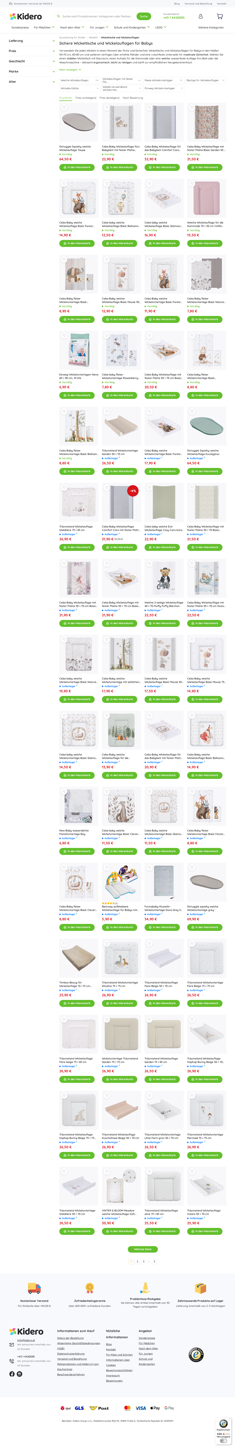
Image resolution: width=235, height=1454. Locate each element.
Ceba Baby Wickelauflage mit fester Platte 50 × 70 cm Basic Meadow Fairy (77, 604)
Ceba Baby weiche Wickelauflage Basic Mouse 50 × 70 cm (121, 300)
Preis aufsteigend (86, 97)
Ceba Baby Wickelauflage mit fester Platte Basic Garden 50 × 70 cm (206, 148)
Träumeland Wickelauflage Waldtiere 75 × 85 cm (76, 528)
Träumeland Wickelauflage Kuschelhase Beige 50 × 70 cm (120, 1136)
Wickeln (93, 37)
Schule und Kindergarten (130, 27)
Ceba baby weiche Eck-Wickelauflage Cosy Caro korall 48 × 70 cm (164, 528)
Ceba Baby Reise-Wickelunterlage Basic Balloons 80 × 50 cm (78, 452)
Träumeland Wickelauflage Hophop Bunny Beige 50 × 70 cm (205, 1060)
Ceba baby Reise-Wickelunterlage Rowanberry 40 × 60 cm (120, 376)
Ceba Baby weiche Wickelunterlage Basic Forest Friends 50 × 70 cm (163, 300)
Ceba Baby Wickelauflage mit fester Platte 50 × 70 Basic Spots (205, 528)
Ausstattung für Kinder (72, 37)
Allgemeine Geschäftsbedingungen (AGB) (78, 1346)
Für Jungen (97, 27)
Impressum (113, 1375)
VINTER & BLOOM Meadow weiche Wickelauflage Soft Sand (118, 1212)
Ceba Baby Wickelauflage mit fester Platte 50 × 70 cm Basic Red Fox (120, 604)
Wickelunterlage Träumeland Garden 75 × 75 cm (120, 1060)
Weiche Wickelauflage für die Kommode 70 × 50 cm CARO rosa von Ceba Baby (205, 224)
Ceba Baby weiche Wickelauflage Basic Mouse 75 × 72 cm (206, 680)
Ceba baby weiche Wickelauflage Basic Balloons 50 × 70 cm (120, 224)
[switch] (223, 1441)
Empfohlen (65, 97)
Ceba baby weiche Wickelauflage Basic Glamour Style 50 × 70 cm (163, 224)
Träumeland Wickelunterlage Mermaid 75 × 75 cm (205, 1136)
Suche (144, 16)
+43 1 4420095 (174, 18)
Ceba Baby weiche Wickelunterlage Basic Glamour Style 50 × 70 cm (164, 832)
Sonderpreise (20, 27)
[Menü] (229, 1420)
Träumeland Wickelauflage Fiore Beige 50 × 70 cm (161, 984)
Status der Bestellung (70, 1338)
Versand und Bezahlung (198, 3)
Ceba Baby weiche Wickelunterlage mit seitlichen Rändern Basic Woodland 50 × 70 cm (120, 680)
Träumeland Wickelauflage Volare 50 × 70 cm (204, 1212)
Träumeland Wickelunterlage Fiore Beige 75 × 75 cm (205, 984)
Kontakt (221, 3)
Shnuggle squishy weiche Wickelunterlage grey (202, 908)
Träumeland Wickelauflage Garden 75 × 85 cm (161, 1060)
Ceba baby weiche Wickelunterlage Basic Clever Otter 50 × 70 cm (120, 832)
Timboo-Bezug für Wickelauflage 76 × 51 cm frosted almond (74, 984)
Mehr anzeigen (68, 69)
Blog (177, 3)
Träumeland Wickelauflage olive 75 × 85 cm (161, 1212)
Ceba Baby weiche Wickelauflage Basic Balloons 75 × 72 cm (205, 756)
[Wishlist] (64, 107)
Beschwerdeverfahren (71, 1374)
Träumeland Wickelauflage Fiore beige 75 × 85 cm (76, 1060)
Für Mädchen (42, 27)
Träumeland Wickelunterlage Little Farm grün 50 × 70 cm (163, 1136)
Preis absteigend (109, 97)
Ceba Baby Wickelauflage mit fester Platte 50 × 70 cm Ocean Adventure (206, 604)
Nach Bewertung (133, 97)
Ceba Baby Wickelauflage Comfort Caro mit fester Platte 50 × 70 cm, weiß (121, 528)
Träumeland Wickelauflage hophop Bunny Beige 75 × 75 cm (76, 1136)
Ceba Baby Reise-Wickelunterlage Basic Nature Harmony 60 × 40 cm (205, 300)
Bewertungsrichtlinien (119, 1370)
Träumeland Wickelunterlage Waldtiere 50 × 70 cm (77, 1212)
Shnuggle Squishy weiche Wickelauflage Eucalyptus (203, 452)
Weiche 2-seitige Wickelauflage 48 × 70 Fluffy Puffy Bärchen (164, 604)
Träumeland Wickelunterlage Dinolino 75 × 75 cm (120, 984)
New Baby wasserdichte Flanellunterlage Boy (74, 832)
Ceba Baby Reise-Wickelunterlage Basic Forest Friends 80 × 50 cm (205, 832)
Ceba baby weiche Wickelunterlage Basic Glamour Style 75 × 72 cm (78, 756)
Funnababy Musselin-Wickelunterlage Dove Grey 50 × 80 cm (163, 908)
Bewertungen (114, 1380)
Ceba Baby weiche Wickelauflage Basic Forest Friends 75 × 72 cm (76, 224)
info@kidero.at (26, 1340)
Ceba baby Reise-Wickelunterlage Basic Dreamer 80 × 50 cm (201, 376)
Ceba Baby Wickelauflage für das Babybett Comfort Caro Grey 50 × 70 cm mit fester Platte (163, 148)
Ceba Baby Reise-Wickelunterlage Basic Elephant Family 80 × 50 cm (76, 300)
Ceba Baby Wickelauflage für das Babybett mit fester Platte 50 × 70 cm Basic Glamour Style (164, 756)
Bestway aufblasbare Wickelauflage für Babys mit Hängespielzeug (119, 908)
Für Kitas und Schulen (119, 1354)
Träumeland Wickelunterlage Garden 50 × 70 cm (120, 452)
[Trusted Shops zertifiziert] (196, 1355)
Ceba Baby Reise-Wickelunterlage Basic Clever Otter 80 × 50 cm (77, 908)
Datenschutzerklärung (71, 1353)
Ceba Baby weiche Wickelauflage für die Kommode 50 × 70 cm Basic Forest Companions (119, 756)
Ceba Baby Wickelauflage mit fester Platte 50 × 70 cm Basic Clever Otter (163, 376)
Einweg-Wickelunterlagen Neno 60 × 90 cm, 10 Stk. (78, 376)
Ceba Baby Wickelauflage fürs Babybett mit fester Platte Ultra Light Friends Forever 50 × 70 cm (121, 148)
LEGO (158, 27)
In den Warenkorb (79, 167)
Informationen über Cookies (118, 1362)
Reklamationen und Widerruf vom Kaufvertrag (78, 1366)
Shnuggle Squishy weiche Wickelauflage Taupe (75, 148)
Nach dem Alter (70, 27)
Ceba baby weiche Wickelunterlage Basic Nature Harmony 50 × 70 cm (77, 680)
